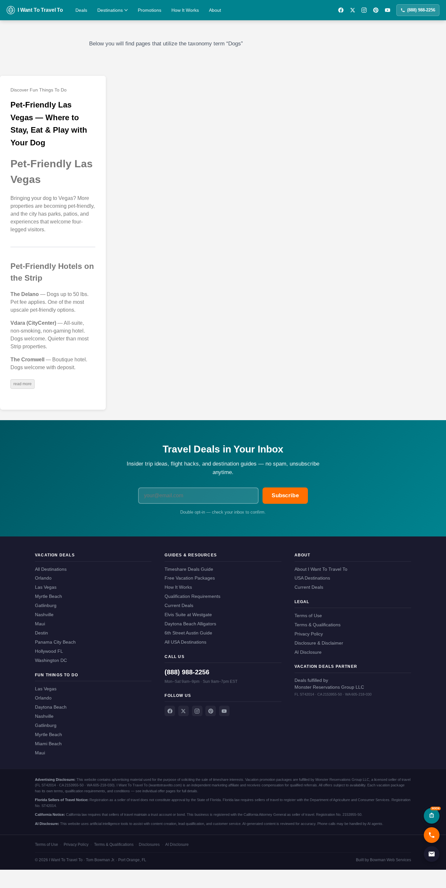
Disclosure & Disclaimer (319, 643)
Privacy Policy (309, 633)
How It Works (185, 10)
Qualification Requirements (192, 596)
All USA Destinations (185, 642)
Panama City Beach (55, 642)
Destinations (110, 10)
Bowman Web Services (390, 860)
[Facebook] (341, 10)
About (215, 10)
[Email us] (431, 854)
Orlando (43, 578)
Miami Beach (48, 743)
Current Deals (179, 605)
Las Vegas (45, 587)
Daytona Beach (51, 707)
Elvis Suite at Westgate (188, 614)
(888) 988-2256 (421, 10)
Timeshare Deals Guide (189, 569)
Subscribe (285, 495)
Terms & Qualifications (318, 624)
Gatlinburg (45, 605)
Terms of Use (308, 615)
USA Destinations (312, 578)
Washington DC (51, 660)
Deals (81, 10)
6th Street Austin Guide (188, 632)
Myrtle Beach (48, 596)
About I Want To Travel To (321, 569)
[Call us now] (431, 835)
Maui (40, 623)
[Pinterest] (376, 10)
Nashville (44, 614)
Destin (41, 632)
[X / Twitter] (353, 10)
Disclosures (149, 845)
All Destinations (51, 569)
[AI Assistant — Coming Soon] (431, 816)
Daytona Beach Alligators (190, 623)
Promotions (149, 10)
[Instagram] (364, 10)
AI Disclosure (308, 652)
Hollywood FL (49, 651)
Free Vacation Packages (190, 578)
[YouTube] (387, 10)
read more (22, 384)
